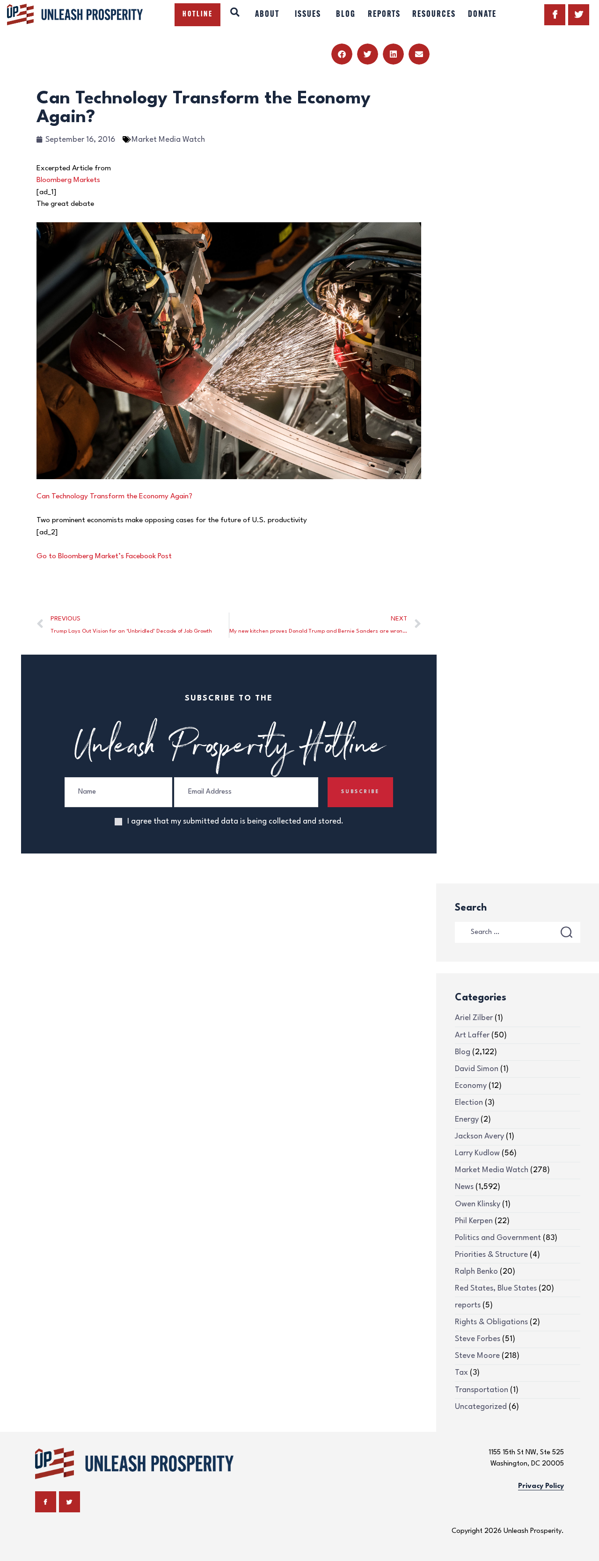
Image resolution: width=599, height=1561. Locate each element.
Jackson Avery (479, 1136)
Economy (471, 1086)
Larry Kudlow (477, 1153)
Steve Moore (477, 1356)
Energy (467, 1119)
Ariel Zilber (474, 1018)
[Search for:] (518, 932)
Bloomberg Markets (68, 180)
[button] (341, 54)
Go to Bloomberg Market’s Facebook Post (104, 556)
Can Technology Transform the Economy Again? (114, 496)
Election (469, 1103)
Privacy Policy (541, 1486)
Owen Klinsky (477, 1204)
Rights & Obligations (491, 1322)
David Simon (476, 1069)
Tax (461, 1373)
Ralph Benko (476, 1272)
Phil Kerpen (474, 1221)
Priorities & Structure (491, 1255)
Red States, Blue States (496, 1288)
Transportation (481, 1390)
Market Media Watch (168, 140)
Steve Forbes (477, 1339)
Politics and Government (498, 1238)
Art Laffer (472, 1035)
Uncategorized (481, 1407)
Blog (462, 1052)
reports (468, 1305)
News (464, 1187)
